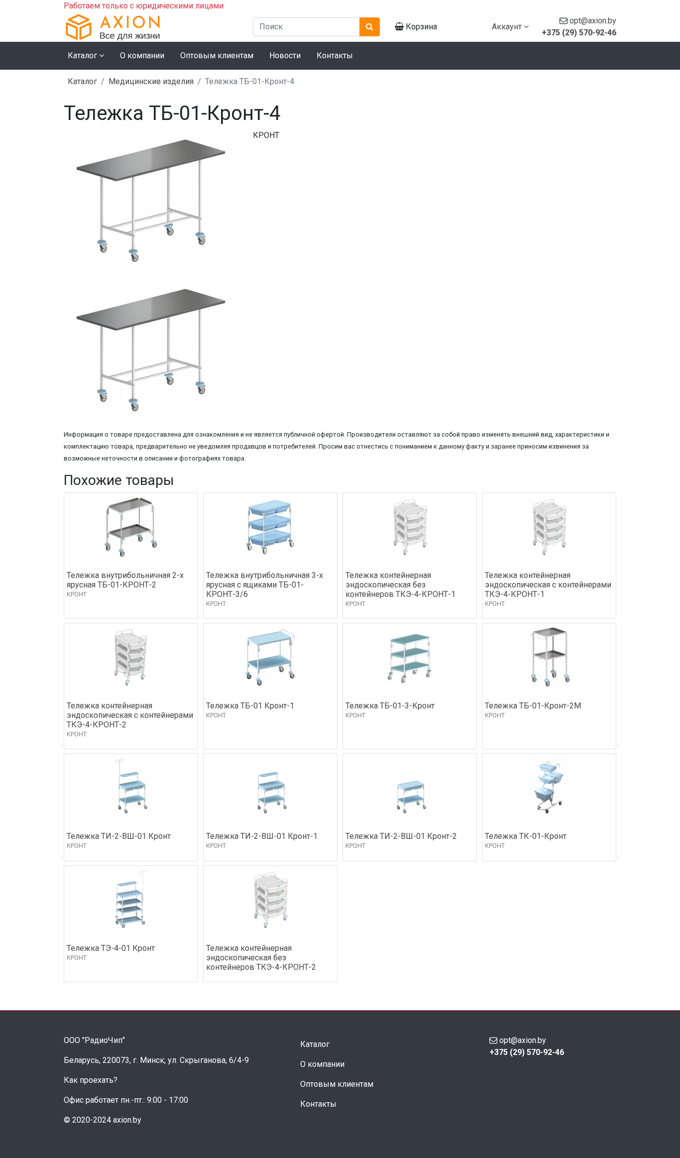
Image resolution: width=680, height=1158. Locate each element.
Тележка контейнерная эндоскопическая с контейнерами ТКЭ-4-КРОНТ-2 (130, 715)
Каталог (82, 81)
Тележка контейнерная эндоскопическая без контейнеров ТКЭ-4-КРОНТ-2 (261, 957)
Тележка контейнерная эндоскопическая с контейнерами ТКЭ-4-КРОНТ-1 (548, 585)
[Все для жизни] (151, 27)
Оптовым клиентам (216, 55)
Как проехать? (90, 1080)
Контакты (335, 55)
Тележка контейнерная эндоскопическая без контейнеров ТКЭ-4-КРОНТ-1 (400, 585)
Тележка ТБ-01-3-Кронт (390, 705)
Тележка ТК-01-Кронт (526, 836)
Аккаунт (508, 26)
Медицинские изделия (151, 81)
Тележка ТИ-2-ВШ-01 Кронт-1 (262, 836)
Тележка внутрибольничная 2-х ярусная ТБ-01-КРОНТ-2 (125, 580)
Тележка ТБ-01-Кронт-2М (533, 705)
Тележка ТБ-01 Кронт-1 (250, 705)
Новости (285, 55)
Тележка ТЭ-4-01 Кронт (111, 948)
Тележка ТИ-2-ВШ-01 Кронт (119, 836)
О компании (142, 55)
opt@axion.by (592, 20)
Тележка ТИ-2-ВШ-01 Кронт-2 (401, 836)
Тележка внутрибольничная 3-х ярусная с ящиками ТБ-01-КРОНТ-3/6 (264, 585)
